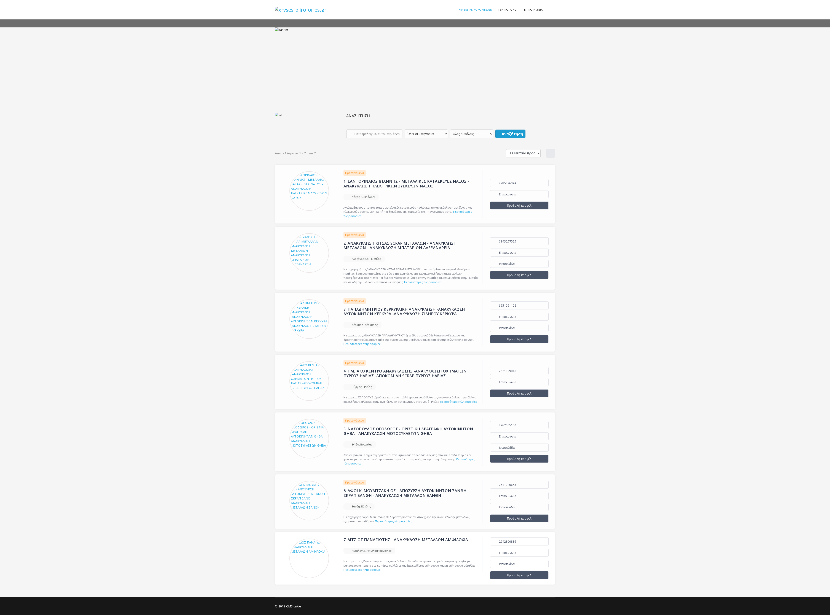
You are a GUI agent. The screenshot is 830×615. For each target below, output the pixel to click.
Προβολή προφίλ (519, 205)
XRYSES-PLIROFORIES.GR (475, 9)
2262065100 (507, 425)
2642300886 (507, 541)
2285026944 (507, 183)
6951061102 (507, 305)
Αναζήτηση (512, 134)
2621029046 (507, 371)
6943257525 (507, 241)
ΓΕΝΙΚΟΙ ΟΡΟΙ (508, 9)
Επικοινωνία (507, 194)
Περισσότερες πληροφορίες (422, 282)
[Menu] (549, 9)
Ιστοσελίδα (506, 264)
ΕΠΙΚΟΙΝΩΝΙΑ (533, 9)
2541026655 (507, 485)
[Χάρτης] (550, 153)
